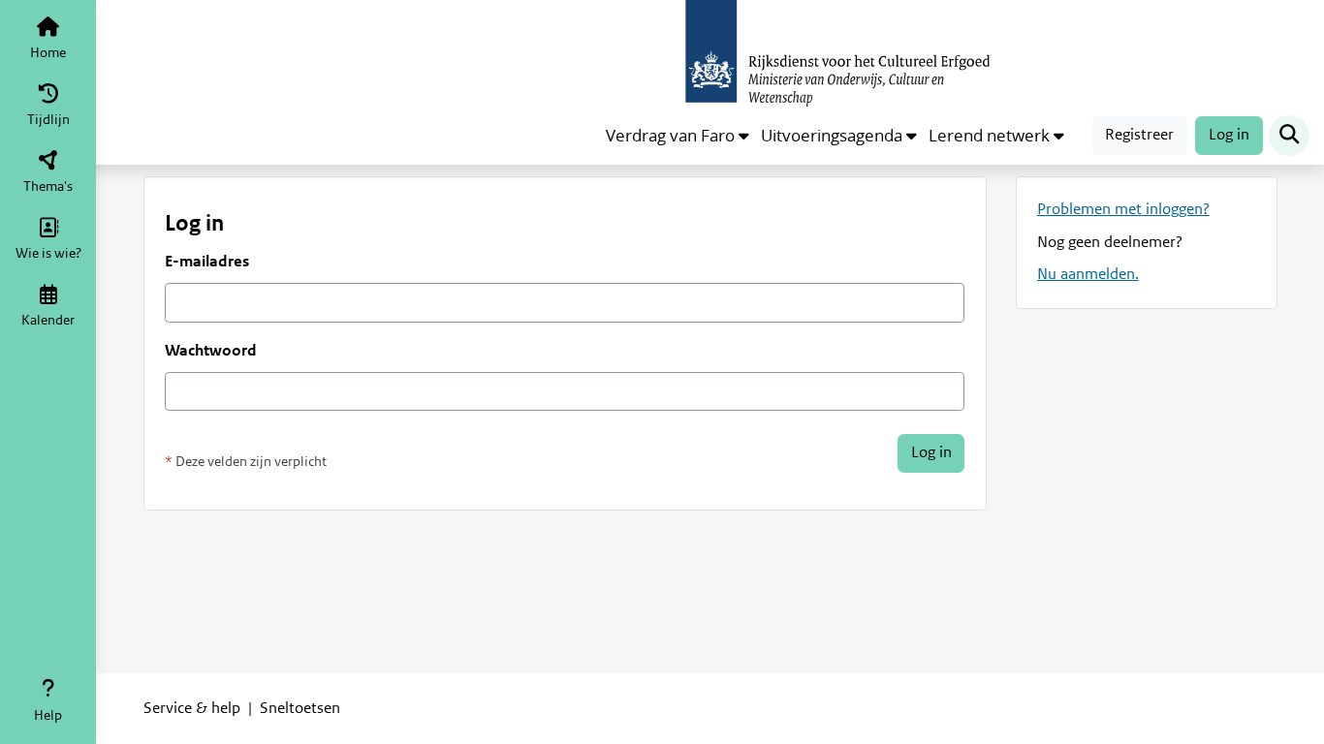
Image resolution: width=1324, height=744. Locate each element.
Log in (1229, 134)
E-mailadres (207, 261)
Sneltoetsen (300, 708)
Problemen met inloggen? (1123, 209)
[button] (677, 135)
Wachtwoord (211, 350)
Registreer (1139, 134)
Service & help (191, 708)
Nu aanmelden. (1088, 274)
